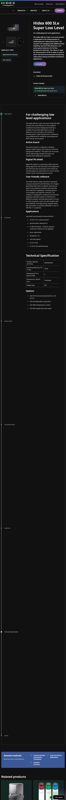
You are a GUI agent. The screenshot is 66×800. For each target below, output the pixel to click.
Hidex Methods (60, 4)
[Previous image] (3, 42)
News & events (38, 4)
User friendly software (9, 424)
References (49, 4)
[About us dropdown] (51, 10)
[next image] (23, 42)
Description (8, 114)
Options (6, 735)
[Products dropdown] (27, 10)
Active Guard (7, 217)
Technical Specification (11, 632)
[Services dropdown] (39, 10)
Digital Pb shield (8, 321)
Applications (7, 528)
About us (45, 11)
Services (33, 11)
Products (21, 11)
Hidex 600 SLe (42, 95)
